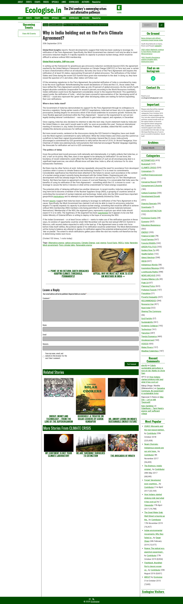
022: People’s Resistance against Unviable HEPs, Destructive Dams (150, 60)
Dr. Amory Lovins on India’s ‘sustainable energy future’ (122, 420)
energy (103, 243)
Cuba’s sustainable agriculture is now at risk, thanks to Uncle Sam (153, 369)
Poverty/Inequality (149, 297)
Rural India (145, 308)
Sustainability (147, 322)
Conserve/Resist (148, 182)
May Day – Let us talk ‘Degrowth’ (152, 399)
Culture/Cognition (148, 193)
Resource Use (147, 304)
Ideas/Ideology (148, 257)
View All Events (29, 33)
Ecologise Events (148, 218)
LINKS (64, 1)
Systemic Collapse (149, 326)
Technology (146, 329)
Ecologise (158, 577)
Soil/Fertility (146, 318)
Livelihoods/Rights (149, 272)
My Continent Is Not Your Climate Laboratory (58, 454)
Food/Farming (147, 239)
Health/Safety (147, 254)
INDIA (144, 261)
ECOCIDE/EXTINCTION (151, 211)
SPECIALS (55, 1)
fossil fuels (112, 243)
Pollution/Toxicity (149, 290)
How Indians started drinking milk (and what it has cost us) (152, 379)
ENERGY (145, 232)
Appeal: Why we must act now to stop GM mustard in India (113, 275)
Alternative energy (56, 243)
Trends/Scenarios (149, 336)
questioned (103, 213)
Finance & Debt (147, 236)
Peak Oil (145, 283)
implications (58, 196)
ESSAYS (37, 1)
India (127, 243)
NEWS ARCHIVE (148, 275)
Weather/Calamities (150, 351)
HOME (119, 12)
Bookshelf (145, 164)
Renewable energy (84, 245)
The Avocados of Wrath (122, 455)
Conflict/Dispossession (151, 175)
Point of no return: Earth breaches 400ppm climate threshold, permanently (70, 273)
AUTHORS (85, 1)
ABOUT (20, 1)
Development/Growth (150, 196)
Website (45, 344)
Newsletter (96, 1)
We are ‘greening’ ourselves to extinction (90, 454)
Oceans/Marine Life (150, 279)
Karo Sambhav (147, 406)
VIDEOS (46, 1)
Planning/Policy (148, 286)
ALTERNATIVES (148, 160)
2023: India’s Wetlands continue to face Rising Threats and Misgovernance (152, 52)
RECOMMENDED (148, 301)
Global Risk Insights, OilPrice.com (58, 61)
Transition (145, 333)
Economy (145, 221)
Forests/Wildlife (148, 243)
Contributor (151, 433)
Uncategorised (147, 340)
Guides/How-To (148, 250)
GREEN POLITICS (149, 247)
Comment (47, 298)
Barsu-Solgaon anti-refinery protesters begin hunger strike (152, 39)
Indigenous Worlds (149, 265)
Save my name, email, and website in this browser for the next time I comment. (56, 355)
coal (97, 243)
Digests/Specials (149, 203)
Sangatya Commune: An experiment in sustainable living (153, 391)
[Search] (161, 25)
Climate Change (88, 243)
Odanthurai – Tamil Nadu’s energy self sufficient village (152, 411)
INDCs (121, 243)
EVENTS (29, 1)
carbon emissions (73, 243)
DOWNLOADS (74, 1)
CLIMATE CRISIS (56, 25)
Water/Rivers (147, 347)
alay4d (144, 365)
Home (45, 25)
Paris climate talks (67, 245)
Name (45, 325)
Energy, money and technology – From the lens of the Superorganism (59, 418)
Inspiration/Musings (150, 268)
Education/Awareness (150, 225)
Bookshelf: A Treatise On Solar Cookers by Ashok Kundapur (91, 418)
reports (52, 201)
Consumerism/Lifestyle (151, 185)
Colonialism (146, 171)
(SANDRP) (158, 46)
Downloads (146, 207)
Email (44, 334)
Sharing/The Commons (151, 311)
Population (146, 293)
